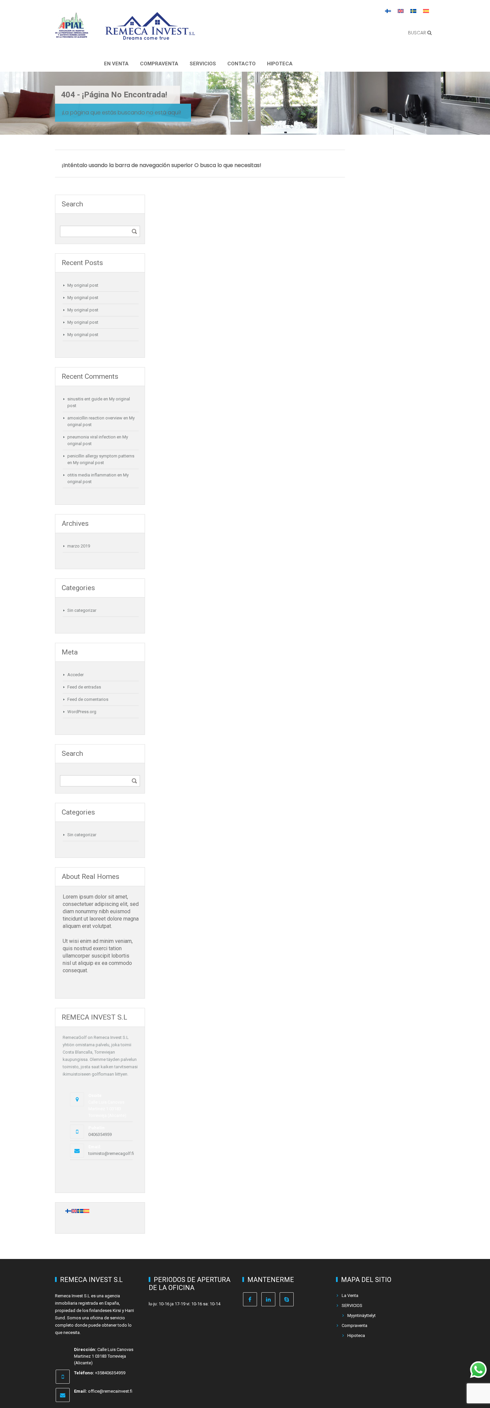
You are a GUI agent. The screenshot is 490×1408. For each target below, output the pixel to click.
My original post (82, 285)
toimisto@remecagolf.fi (111, 1153)
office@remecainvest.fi (110, 1391)
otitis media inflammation (91, 474)
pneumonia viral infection (91, 436)
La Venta (350, 1295)
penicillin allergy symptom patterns (100, 455)
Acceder (75, 674)
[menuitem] (388, 10)
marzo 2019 (78, 545)
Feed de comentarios (87, 699)
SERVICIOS (203, 64)
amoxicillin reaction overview (94, 417)
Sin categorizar (81, 610)
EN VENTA (116, 64)
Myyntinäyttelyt (361, 1315)
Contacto (241, 64)
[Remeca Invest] (150, 35)
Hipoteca (280, 64)
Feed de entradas (84, 686)
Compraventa (159, 64)
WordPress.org (81, 711)
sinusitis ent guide (84, 398)
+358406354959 (110, 1372)
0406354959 (100, 1134)
